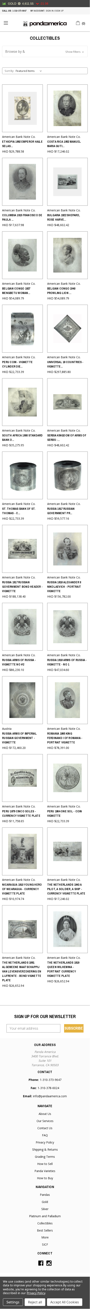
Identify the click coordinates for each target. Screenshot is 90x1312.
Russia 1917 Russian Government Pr (61, 511)
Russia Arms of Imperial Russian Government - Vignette (19, 738)
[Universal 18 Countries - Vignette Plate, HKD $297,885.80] (67, 329)
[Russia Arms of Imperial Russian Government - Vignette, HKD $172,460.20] (22, 700)
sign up (59, 10)
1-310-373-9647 (19, 10)
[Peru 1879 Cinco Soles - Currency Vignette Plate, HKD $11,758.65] (22, 778)
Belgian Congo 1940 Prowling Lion (61, 291)
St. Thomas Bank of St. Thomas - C (18, 511)
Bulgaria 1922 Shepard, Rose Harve (63, 217)
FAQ (45, 1135)
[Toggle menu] (5, 23)
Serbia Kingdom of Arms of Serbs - (66, 437)
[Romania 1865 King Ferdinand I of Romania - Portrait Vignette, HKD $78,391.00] (67, 700)
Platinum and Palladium (45, 1216)
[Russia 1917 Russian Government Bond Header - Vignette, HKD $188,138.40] (22, 549)
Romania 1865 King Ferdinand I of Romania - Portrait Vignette (64, 738)
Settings (12, 1302)
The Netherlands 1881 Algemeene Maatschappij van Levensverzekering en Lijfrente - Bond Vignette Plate (21, 971)
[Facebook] (40, 1263)
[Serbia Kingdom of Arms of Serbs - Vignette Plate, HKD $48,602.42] (67, 402)
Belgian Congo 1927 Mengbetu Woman (16, 291)
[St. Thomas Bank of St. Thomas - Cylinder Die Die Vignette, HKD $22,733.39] (22, 475)
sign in (49, 10)
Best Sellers (45, 1230)
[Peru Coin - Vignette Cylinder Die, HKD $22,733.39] (22, 329)
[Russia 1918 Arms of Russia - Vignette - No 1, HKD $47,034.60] (67, 627)
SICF (45, 1244)
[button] (45, 51)
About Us (45, 1114)
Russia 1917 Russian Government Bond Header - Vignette (22, 586)
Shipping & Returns (45, 1149)
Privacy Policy (45, 1142)
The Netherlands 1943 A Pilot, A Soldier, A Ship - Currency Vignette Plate (66, 889)
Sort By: (9, 71)
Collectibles (45, 1223)
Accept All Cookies (64, 1302)
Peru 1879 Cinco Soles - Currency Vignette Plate (21, 813)
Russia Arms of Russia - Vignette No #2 (19, 662)
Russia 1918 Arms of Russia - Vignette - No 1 (67, 662)
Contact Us (44, 1128)
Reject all (35, 1302)
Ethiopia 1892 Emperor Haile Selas (22, 144)
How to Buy (45, 1178)
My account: (37, 10)
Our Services (45, 1121)
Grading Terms (45, 1157)
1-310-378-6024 (48, 1088)
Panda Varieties (44, 1171)
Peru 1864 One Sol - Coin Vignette (64, 813)
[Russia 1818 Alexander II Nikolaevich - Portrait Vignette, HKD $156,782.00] (67, 549)
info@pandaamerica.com (50, 1096)
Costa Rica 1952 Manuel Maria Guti (64, 144)
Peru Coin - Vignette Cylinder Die (17, 364)
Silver (44, 1209)
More (45, 1237)
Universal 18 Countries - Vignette (65, 364)
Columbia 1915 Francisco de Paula (22, 217)
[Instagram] (49, 1263)
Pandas (45, 1195)
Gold (45, 1202)
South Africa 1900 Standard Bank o (22, 437)
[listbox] (29, 71)
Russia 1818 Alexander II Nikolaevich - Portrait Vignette (64, 586)
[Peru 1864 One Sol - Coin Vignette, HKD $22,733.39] (67, 778)
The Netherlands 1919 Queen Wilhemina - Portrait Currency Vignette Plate (63, 969)
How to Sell (45, 1164)
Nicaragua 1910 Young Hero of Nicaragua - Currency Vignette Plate (22, 889)
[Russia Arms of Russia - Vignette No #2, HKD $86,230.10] (22, 627)
